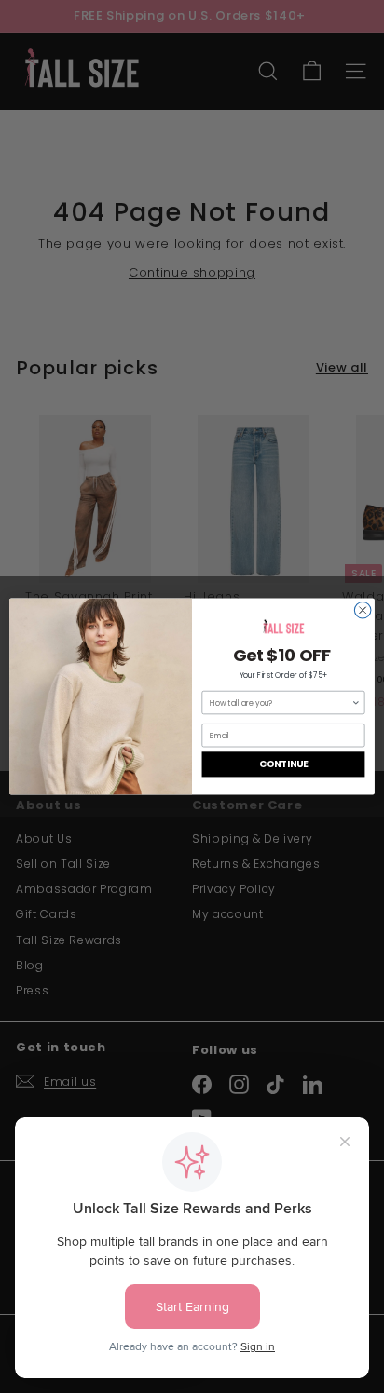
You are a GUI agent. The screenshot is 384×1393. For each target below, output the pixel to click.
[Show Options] (356, 702)
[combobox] (280, 702)
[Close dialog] (362, 610)
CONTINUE (284, 764)
